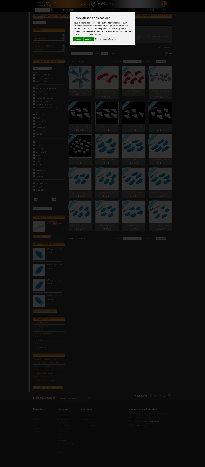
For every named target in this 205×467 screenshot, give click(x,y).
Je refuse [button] (89, 39)
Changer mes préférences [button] (105, 39)
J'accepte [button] (78, 39)
